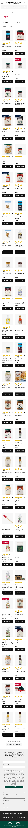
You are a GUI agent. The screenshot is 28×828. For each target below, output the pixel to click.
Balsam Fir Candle (19, 557)
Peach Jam (4, 131)
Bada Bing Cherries (6, 46)
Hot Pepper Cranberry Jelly (7, 444)
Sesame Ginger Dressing (6, 728)
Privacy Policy (14, 784)
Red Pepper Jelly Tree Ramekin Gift (20, 700)
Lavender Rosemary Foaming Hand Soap (19, 302)
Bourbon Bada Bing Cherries (19, 217)
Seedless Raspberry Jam (6, 302)
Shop (4, 792)
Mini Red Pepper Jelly (20, 160)
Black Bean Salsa (19, 614)
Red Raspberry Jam (6, 103)
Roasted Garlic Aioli (6, 472)
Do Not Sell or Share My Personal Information (11, 794)
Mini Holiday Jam (19, 75)
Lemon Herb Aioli (6, 387)
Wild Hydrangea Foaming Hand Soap (7, 586)
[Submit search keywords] (25, 7)
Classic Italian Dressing (20, 472)
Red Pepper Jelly (18, 46)
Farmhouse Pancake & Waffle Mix (7, 160)
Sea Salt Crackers (6, 217)
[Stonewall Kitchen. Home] (13, 3)
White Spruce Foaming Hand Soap (7, 643)
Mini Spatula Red (6, 529)
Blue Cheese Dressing (20, 728)
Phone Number (6, 764)
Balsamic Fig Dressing (20, 671)
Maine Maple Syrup (7, 188)
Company (6, 800)
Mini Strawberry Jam (19, 273)
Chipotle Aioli (5, 671)
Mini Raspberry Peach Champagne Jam (20, 103)
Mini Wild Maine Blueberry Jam (6, 75)
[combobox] (14, 7)
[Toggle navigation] (2, 3)
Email (5, 759)
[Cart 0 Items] (25, 2)
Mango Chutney (18, 415)
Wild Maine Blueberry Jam (20, 132)
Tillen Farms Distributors (20, 817)
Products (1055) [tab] (6, 17)
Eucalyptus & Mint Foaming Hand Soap (19, 529)
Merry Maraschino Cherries (19, 359)
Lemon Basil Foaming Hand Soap (7, 331)
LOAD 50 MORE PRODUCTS (14, 745)
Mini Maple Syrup (19, 330)
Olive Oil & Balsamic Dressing (19, 444)
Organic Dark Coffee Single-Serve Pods (19, 586)
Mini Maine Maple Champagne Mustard (7, 359)
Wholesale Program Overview (8, 817)
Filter (6, 23)
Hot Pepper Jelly (18, 188)
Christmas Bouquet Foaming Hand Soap (7, 558)
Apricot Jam (17, 501)
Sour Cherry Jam (18, 643)
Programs (6, 807)
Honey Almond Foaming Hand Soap (19, 245)
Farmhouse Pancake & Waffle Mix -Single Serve (20, 388)
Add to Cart (7, 53)
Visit (4, 797)
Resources (6, 803)
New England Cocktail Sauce (7, 700)
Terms (13, 783)
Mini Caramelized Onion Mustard (6, 274)
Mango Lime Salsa (6, 415)
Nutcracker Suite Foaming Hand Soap (7, 615)
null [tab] (14, 16)
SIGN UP (14, 787)
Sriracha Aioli (5, 501)
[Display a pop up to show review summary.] (12, 43)
